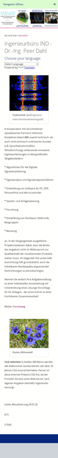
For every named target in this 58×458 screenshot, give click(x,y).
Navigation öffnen (13, 4)
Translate (29, 67)
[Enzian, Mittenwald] (29, 333)
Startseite (23, 35)
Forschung (19, 306)
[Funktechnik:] (29, 93)
